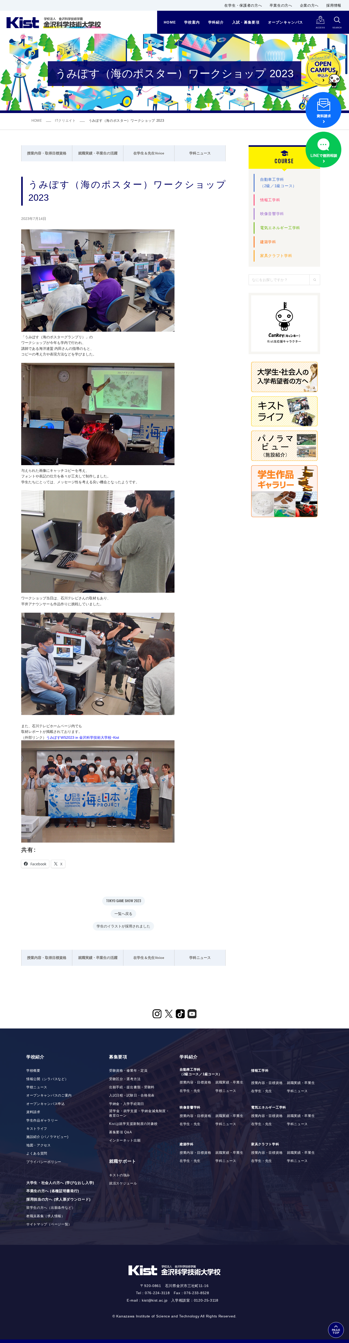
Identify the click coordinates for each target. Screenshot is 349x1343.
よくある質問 (36, 1153)
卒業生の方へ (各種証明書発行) (52, 1191)
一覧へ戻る (123, 913)
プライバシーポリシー (43, 1162)
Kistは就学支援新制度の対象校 (133, 1124)
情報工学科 (270, 200)
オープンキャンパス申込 (45, 1104)
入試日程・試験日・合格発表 (132, 1095)
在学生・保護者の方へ (243, 5)
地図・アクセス (38, 1145)
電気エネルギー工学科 (280, 228)
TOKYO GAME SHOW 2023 (123, 900)
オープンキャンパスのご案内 (49, 1095)
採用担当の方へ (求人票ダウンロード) (58, 1199)
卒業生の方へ (281, 5)
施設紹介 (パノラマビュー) (47, 1137)
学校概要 (33, 1070)
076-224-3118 (157, 1293)
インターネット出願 (125, 1140)
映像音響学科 (272, 213)
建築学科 (268, 242)
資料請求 (33, 1112)
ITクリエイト (65, 120)
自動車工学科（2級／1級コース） (278, 182)
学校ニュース (36, 1087)
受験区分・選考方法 (125, 1079)
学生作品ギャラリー (42, 1120)
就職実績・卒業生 (229, 1082)
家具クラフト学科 (276, 255)
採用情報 (333, 5)
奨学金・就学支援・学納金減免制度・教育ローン (139, 1113)
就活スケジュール (123, 1183)
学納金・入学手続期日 (126, 1104)
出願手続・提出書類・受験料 (132, 1087)
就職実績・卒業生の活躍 (98, 153)
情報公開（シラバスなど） (47, 1079)
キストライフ (36, 1129)
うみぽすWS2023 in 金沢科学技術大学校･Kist (82, 737)
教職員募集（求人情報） (45, 1216)
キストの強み (119, 1175)
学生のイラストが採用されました (123, 925)
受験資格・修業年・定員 (128, 1070)
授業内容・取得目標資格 (46, 153)
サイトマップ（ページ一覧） (49, 1224)
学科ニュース (200, 153)
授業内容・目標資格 (195, 1082)
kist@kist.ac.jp (155, 1300)
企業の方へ (309, 5)
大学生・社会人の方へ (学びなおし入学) (60, 1183)
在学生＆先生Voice (148, 153)
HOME (36, 120)
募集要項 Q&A (120, 1132)
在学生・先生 (190, 1091)
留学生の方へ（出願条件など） (50, 1208)
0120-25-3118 (206, 1300)
